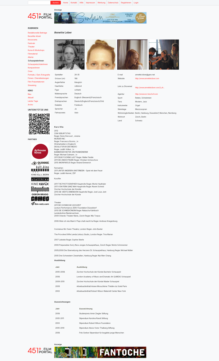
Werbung (101, 3)
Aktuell (30, 97)
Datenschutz (113, 3)
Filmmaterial (33, 54)
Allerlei (30, 57)
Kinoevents (32, 40)
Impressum (90, 3)
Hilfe (81, 3)
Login (136, 3)
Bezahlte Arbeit (34, 36)
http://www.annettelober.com (147, 78)
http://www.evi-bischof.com (146, 94)
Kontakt (74, 3)
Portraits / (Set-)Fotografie (39, 75)
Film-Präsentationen (36, 82)
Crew (30, 71)
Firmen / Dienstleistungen (38, 78)
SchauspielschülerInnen (38, 64)
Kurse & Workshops (36, 50)
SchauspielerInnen (36, 60)
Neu (29, 94)
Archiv (30, 105)
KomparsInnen (34, 68)
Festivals (31, 43)
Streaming (32, 85)
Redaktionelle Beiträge (37, 33)
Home (65, 3)
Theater (31, 47)
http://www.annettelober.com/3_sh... (155, 87)
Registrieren (126, 3)
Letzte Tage (33, 101)
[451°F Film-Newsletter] (40, 16)
